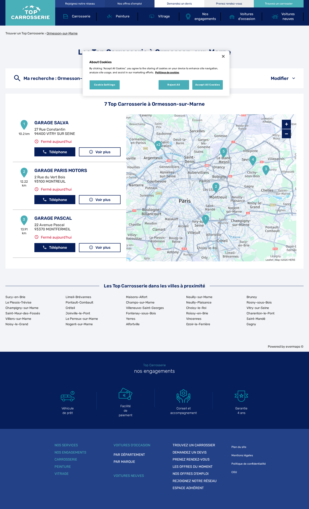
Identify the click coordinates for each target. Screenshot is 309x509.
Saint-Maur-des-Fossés (22, 313)
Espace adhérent (188, 488)
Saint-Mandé (256, 319)
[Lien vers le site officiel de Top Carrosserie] (30, 13)
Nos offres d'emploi (191, 474)
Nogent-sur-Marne (79, 324)
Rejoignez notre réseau (195, 481)
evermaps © (295, 347)
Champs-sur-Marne (140, 302)
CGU (234, 472)
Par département (129, 455)
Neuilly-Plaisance (199, 302)
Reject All (173, 84)
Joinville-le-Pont (78, 313)
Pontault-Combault (79, 302)
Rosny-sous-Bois (259, 302)
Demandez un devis (190, 452)
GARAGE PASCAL (53, 218)
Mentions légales (242, 455)
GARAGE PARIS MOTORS (60, 170)
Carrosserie (66, 459)
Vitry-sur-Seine (258, 308)
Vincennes (193, 319)
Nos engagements (70, 452)
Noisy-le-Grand (16, 324)
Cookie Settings (104, 84)
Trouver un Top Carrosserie (24, 33)
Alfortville (133, 324)
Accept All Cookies (207, 84)
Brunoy (252, 297)
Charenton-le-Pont (260, 313)
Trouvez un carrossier (194, 445)
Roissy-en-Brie (197, 313)
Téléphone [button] (58, 152)
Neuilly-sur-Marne (199, 297)
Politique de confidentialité (248, 463)
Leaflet (269, 259)
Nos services (66, 445)
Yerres (130, 319)
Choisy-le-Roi (196, 308)
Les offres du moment (193, 467)
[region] (156, 73)
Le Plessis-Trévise (18, 302)
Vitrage (62, 474)
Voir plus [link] (103, 152)
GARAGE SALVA (51, 122)
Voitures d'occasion (132, 445)
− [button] (286, 134)
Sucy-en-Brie (15, 297)
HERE (291, 259)
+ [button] (286, 124)
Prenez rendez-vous (191, 459)
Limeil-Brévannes (78, 297)
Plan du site (238, 447)
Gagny (251, 324)
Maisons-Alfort (136, 297)
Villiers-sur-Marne (18, 319)
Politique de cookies (167, 72)
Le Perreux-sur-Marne (82, 319)
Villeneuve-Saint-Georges (145, 308)
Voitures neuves (129, 476)
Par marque (124, 462)
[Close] (223, 56)
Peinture (63, 467)
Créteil (70, 308)
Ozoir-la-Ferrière (198, 324)
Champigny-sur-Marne (21, 308)
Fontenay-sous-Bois (141, 313)
